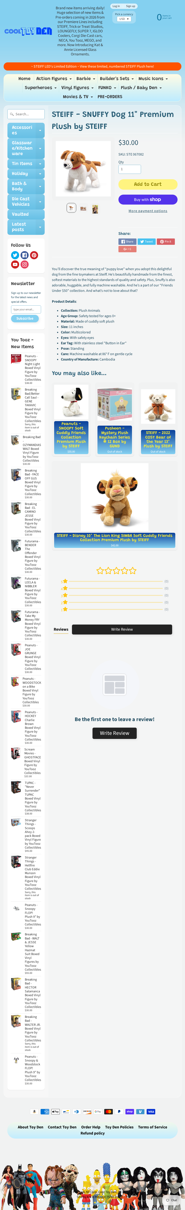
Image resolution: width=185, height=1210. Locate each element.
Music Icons (154, 80)
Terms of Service (152, 1127)
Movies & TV (78, 98)
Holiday (28, 175)
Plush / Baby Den (142, 89)
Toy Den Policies (119, 1127)
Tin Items (28, 165)
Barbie (86, 80)
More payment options (148, 210)
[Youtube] (15, 264)
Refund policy (93, 1133)
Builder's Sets (117, 80)
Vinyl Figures (78, 89)
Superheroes (41, 89)
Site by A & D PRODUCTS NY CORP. (100, 1197)
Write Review (122, 629)
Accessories (28, 130)
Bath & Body (28, 187)
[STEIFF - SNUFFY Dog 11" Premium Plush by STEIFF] (71, 208)
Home (24, 79)
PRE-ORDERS (110, 97)
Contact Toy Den (62, 1127)
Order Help (90, 1127)
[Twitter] (15, 255)
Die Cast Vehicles (28, 202)
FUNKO (107, 89)
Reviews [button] (61, 629)
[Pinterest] (34, 255)
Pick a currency (124, 14)
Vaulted (20, 214)
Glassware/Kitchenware (28, 148)
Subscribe (24, 319)
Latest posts (28, 227)
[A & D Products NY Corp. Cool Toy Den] (28, 31)
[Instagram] (25, 264)
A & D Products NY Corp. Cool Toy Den (90, 1192)
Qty (121, 162)
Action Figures (54, 80)
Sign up (130, 6)
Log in (116, 6)
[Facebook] (25, 255)
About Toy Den (30, 1127)
